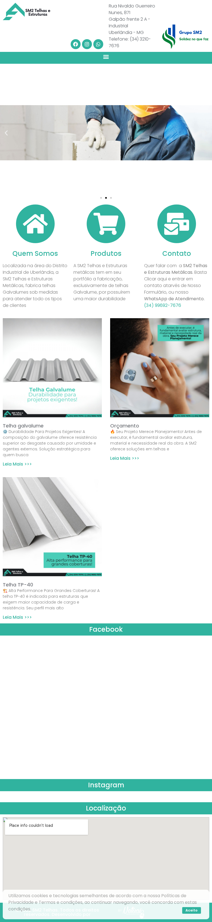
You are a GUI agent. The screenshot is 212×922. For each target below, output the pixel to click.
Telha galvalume (23, 425)
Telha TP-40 (18, 584)
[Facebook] (76, 44)
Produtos (106, 253)
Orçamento (124, 425)
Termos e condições (61, 902)
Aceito (192, 910)
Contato (176, 253)
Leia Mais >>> (17, 464)
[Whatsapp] (98, 44)
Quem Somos (35, 253)
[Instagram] (87, 44)
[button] (106, 56)
